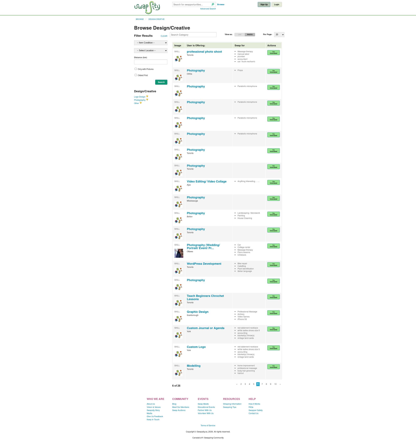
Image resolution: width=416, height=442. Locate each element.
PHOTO (250, 34)
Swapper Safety (256, 410)
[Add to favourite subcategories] (147, 96)
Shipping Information (232, 403)
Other (136, 103)
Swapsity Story (153, 410)
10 (275, 384)
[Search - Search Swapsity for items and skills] (213, 4)
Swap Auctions (178, 410)
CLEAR (164, 35)
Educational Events (206, 407)
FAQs (251, 407)
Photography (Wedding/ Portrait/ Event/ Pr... (203, 246)
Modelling (194, 366)
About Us (151, 403)
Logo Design (139, 96)
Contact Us (253, 413)
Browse (220, 4)
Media (149, 413)
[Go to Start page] (147, 13)
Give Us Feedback (155, 416)
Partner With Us (205, 410)
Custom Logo (196, 347)
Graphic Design (197, 312)
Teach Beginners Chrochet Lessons (205, 297)
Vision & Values (154, 407)
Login (276, 4)
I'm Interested (273, 52)
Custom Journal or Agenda (205, 328)
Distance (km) (140, 57)
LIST (239, 34)
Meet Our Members (180, 407)
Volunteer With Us (206, 413)
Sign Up (264, 4)
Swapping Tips (229, 407)
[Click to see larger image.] (178, 256)
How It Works (254, 403)
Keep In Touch (153, 419)
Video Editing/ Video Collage (207, 181)
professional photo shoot (204, 51)
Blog (174, 403)
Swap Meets (203, 403)
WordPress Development (204, 263)
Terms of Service (208, 425)
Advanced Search (208, 8)
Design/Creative (156, 19)
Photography (139, 99)
